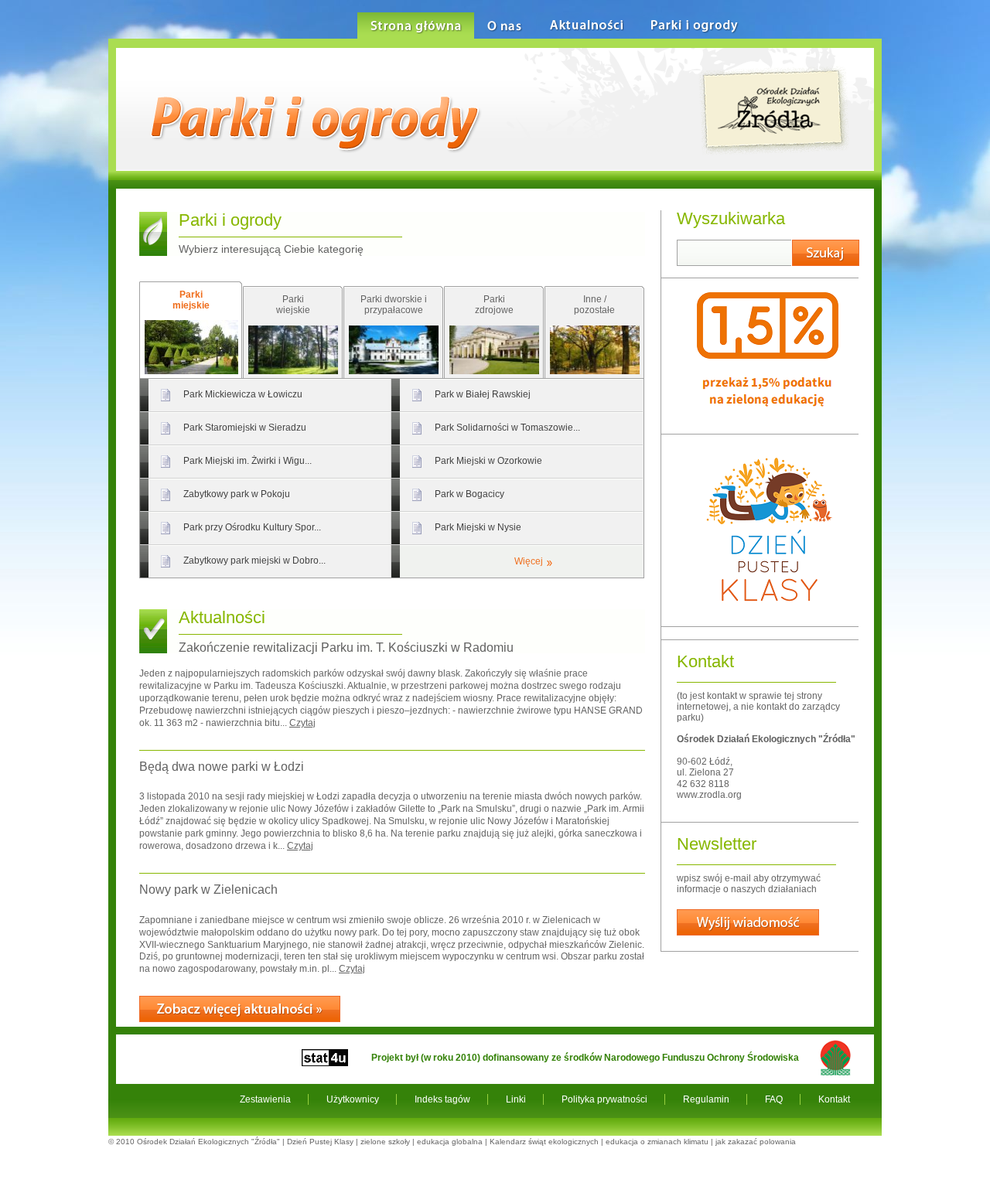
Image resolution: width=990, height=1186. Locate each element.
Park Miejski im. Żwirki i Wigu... (247, 460)
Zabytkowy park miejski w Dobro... (254, 560)
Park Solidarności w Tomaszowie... (507, 427)
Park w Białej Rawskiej (483, 394)
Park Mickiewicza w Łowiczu (242, 394)
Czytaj (302, 722)
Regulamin (706, 1099)
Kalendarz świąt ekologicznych (544, 1141)
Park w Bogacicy (469, 494)
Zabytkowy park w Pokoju (236, 494)
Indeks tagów (442, 1099)
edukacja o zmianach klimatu (657, 1141)
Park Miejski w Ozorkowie (488, 460)
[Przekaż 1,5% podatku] (767, 422)
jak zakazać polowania (755, 1141)
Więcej (528, 561)
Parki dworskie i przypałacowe (393, 304)
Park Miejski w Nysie (478, 527)
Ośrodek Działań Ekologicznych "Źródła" (208, 1141)
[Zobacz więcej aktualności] (239, 1009)
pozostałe (594, 304)
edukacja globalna (450, 1141)
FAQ (774, 1099)
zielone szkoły (385, 1141)
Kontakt (834, 1099)
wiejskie (293, 304)
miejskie (191, 300)
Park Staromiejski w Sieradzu (244, 427)
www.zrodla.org (709, 794)
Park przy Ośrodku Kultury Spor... (252, 527)
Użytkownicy (352, 1099)
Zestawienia (265, 1099)
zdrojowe (494, 304)
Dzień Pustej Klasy (320, 1141)
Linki (516, 1099)
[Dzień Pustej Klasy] (768, 614)
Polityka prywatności (604, 1099)
